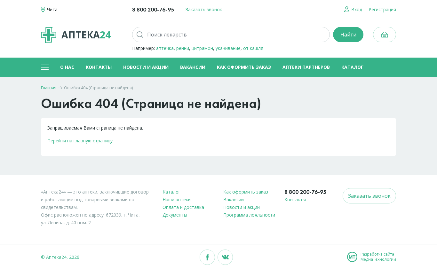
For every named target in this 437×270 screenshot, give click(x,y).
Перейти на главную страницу (80, 141)
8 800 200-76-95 (153, 9)
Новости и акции (146, 67)
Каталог (352, 67)
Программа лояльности (249, 215)
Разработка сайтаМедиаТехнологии (378, 257)
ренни (182, 48)
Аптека (86, 34)
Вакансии (192, 67)
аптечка (165, 48)
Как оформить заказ (244, 67)
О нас (67, 67)
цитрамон (202, 48)
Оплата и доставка (183, 207)
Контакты (99, 67)
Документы (175, 215)
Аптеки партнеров (306, 67)
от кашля (253, 48)
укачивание (228, 48)
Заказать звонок (204, 9)
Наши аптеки (177, 199)
